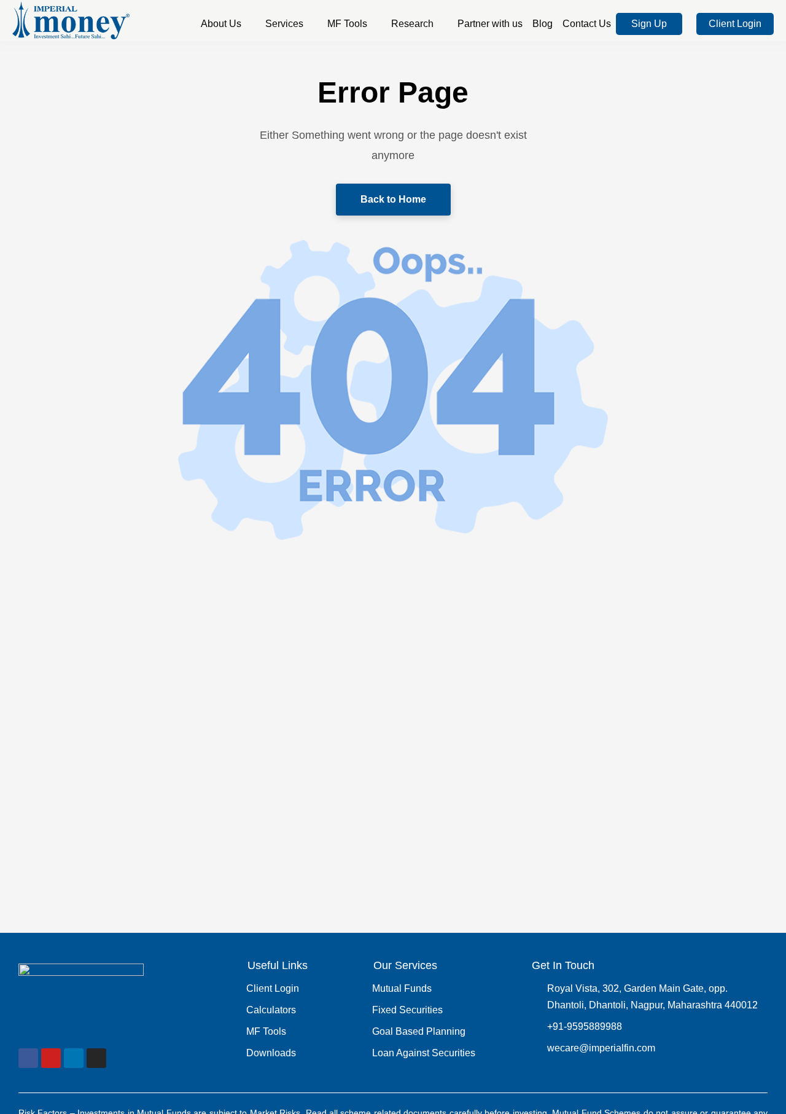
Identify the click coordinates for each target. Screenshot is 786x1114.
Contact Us (586, 23)
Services (284, 23)
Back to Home (393, 199)
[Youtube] (51, 1058)
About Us (221, 23)
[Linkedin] (74, 1058)
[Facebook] (28, 1058)
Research (412, 23)
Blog (542, 23)
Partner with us (490, 23)
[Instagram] (96, 1058)
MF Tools (347, 23)
